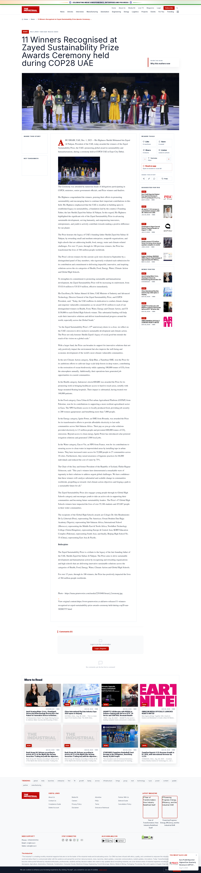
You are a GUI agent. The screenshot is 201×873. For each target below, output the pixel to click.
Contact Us (52, 801)
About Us (122, 8)
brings (118, 781)
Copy (166, 178)
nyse (150, 781)
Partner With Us (123, 797)
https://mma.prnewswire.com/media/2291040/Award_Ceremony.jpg (93, 593)
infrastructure (107, 781)
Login (159, 8)
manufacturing (36, 785)
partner (25, 785)
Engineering (116, 12)
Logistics (135, 12)
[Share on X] (144, 179)
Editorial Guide (123, 801)
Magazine (150, 8)
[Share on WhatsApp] (154, 179)
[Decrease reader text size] (145, 159)
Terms (97, 804)
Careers (74, 801)
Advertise (98, 797)
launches (51, 781)
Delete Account (54, 807)
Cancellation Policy (124, 804)
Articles (70, 12)
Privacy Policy (77, 804)
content (165, 781)
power (157, 781)
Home (114, 8)
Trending (170, 12)
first (69, 781)
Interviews (80, 12)
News (62, 12)
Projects (145, 12)
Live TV (141, 8)
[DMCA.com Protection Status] (147, 837)
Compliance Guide (55, 804)
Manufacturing (92, 12)
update (174, 781)
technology (141, 781)
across (97, 781)
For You (161, 12)
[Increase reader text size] (169, 159)
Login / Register (100, 648)
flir (75, 781)
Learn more (103, 870)
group (125, 781)
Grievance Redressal (102, 807)
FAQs (97, 801)
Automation (105, 12)
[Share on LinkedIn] (149, 179)
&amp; (89, 781)
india (42, 781)
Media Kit (131, 8)
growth (81, 781)
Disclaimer (75, 807)
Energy (126, 12)
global (36, 781)
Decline (167, 870)
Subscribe (169, 8)
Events (153, 12)
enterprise (61, 781)
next (132, 781)
